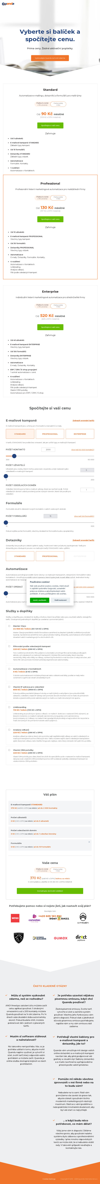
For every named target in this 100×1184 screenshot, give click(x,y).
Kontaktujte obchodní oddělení (50, 891)
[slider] (14, 456)
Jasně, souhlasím (39, 600)
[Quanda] (8, 3)
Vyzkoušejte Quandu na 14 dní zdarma (50, 58)
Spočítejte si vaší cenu (50, 125)
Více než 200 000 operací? (82, 587)
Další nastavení (60, 600)
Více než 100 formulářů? (84, 516)
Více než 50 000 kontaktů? (82, 450)
